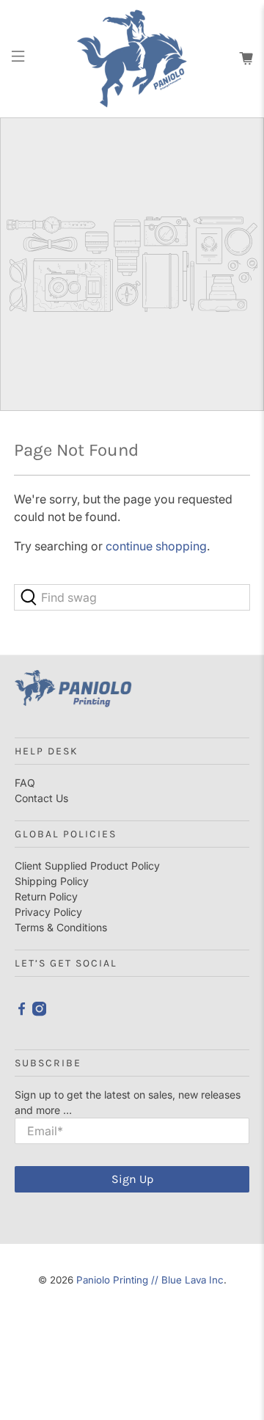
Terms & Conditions (61, 927)
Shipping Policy (52, 881)
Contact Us (41, 798)
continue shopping (156, 546)
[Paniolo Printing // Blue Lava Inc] (132, 59)
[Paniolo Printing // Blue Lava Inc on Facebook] (22, 1012)
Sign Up (132, 1179)
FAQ (25, 782)
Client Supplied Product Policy (87, 865)
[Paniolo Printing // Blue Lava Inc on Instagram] (39, 1012)
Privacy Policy (48, 912)
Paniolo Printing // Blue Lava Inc (150, 1280)
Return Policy (46, 896)
